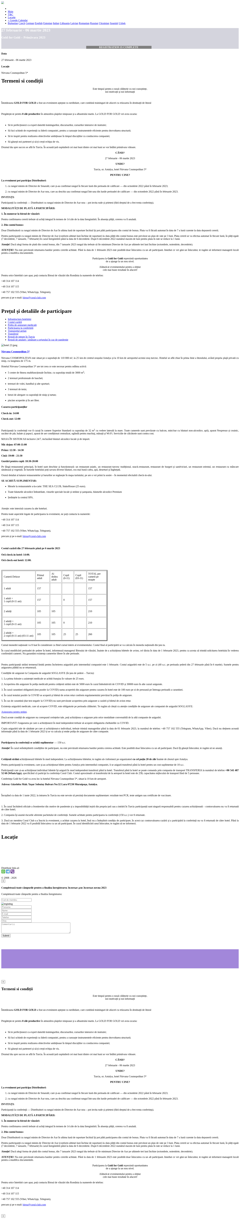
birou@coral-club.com (34, 297)
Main (10, 11)
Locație (12, 17)
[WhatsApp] (3, 871)
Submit (6, 935)
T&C (10, 14)
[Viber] (12, 871)
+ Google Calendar (18, 20)
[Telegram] (8, 871)
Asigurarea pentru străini (14, 711)
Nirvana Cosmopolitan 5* (15, 351)
